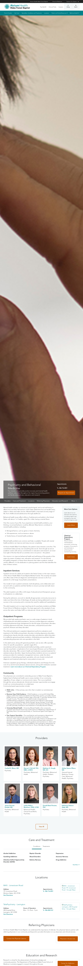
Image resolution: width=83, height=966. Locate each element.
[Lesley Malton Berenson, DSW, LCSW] (31, 803)
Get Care (16, 13)
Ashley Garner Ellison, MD (69, 769)
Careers (61, 7)
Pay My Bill (43, 7)
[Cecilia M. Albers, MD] (12, 765)
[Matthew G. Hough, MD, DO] (50, 765)
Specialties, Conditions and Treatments (32, 13)
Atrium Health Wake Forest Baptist (39, 1)
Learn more (71, 557)
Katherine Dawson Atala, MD (68, 806)
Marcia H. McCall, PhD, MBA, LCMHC (31, 769)
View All (41, 826)
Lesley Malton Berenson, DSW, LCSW (31, 806)
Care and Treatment (19, 501)
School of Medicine (57, 1)
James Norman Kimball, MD (10, 806)
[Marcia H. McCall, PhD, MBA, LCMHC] (31, 765)
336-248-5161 (49, 910)
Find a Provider (8, 13)
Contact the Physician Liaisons (16, 938)
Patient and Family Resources (59, 13)
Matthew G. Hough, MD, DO (49, 769)
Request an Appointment (66, 493)
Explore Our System (72, 1)
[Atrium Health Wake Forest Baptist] (17, 6)
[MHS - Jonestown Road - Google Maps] (70, 888)
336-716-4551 (63, 488)
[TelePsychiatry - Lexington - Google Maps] (70, 907)
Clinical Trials (52, 7)
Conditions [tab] (36, 846)
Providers (8, 501)
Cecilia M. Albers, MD (12, 768)
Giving (68, 7)
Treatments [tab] (46, 846)
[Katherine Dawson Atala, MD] (69, 803)
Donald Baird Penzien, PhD (50, 806)
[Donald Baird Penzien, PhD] (50, 803)
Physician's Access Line (67, 939)
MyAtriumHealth (74, 13)
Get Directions (8, 895)
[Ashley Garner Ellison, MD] (69, 765)
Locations (46, 13)
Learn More (71, 525)
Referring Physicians (43, 501)
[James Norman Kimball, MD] (12, 803)
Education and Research (60, 501)
